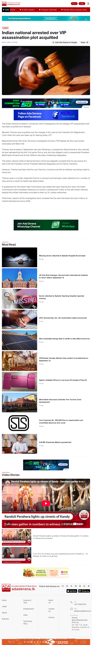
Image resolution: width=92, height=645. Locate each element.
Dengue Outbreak (39, 9)
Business (5, 619)
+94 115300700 (80, 604)
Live (7, 9)
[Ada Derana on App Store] (71, 591)
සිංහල (74, 3)
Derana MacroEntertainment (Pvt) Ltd (81, 624)
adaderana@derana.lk (82, 611)
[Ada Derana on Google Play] (84, 591)
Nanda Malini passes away (65, 9)
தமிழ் (81, 3)
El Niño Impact (18, 9)
